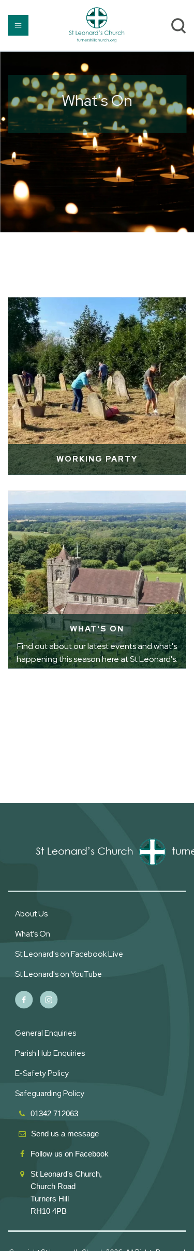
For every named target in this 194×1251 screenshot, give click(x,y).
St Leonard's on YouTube (58, 974)
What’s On (32, 934)
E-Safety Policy (42, 1073)
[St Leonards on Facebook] (24, 1000)
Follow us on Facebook (71, 1153)
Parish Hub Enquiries (50, 1053)
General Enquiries (45, 1033)
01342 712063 (54, 1113)
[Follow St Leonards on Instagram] (49, 1000)
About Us (31, 914)
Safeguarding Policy (49, 1093)
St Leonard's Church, (66, 1173)
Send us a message (65, 1133)
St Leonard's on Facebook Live (69, 954)
